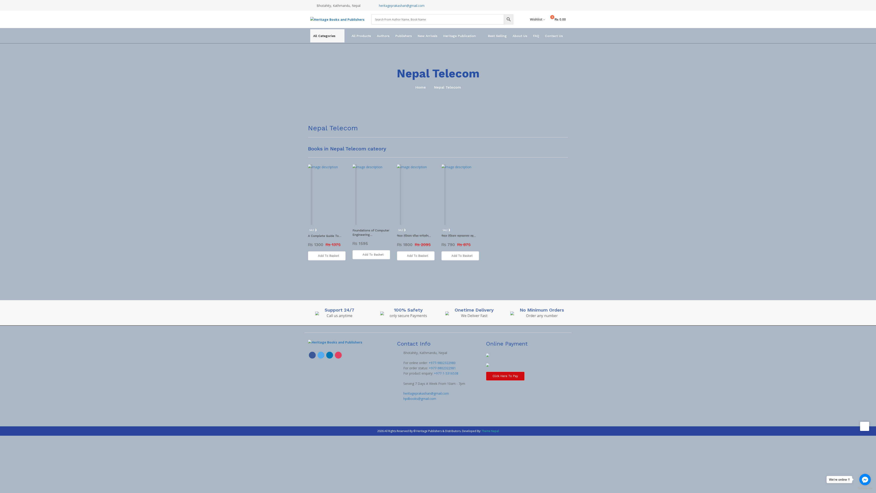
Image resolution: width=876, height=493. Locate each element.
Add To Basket (328, 255)
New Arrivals (427, 36)
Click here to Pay (505, 376)
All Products (361, 36)
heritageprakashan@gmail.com (402, 5)
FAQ (536, 36)
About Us (520, 36)
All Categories (324, 36)
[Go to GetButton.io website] (865, 488)
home (420, 87)
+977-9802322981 (442, 368)
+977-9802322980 (442, 363)
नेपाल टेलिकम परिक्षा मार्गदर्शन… (414, 236)
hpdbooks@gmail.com (419, 398)
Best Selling (497, 36)
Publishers (403, 36)
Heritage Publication (459, 36)
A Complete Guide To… (324, 236)
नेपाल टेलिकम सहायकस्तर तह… (458, 236)
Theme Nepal (490, 431)
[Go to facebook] (865, 479)
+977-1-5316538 (446, 373)
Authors (383, 36)
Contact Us (554, 36)
